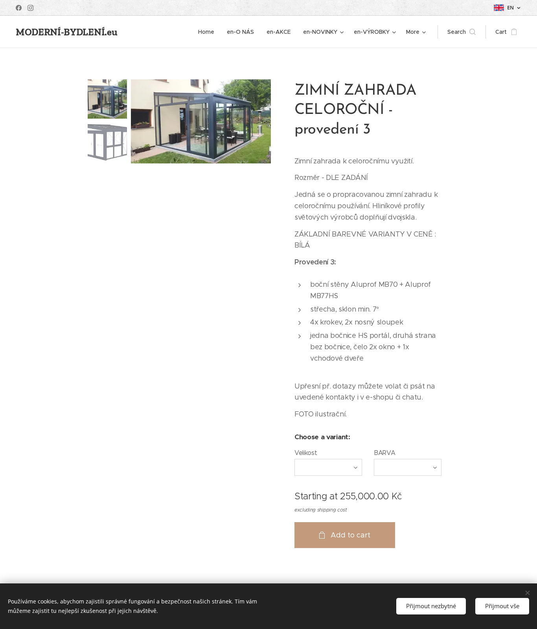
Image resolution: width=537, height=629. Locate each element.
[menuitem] (208, 32)
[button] (462, 32)
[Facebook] (19, 8)
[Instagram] (30, 8)
